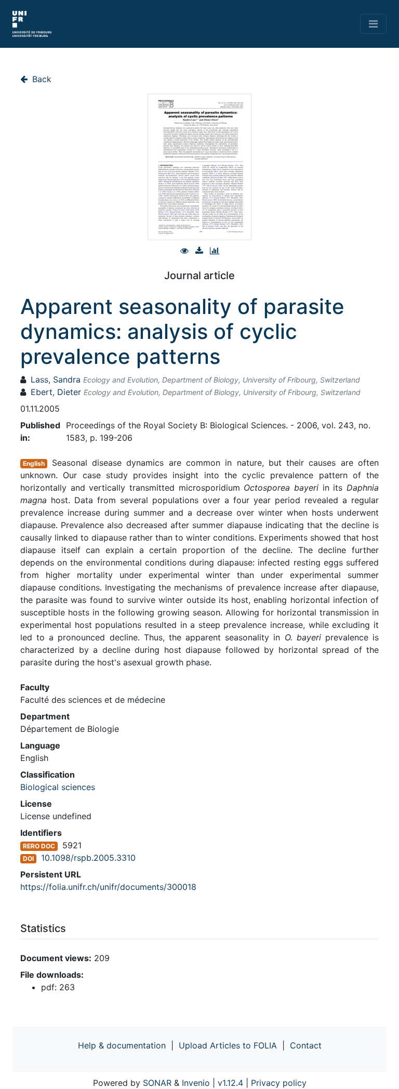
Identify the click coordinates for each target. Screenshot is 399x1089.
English (34, 463)
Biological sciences (57, 787)
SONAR (157, 1083)
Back (40, 79)
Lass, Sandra (56, 379)
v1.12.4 (230, 1083)
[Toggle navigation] (373, 24)
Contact (306, 1045)
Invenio (196, 1083)
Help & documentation (122, 1045)
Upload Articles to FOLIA (228, 1045)
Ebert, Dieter (56, 392)
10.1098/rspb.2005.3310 (88, 857)
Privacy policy (279, 1083)
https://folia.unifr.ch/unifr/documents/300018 (108, 887)
